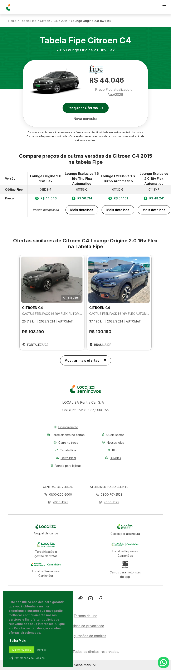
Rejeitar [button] (42, 649)
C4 (56, 21)
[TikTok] (80, 599)
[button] (58, 502)
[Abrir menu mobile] (164, 7)
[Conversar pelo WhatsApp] (163, 662)
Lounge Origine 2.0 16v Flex (91, 21)
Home (12, 21)
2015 (64, 21)
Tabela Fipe (28, 21)
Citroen (45, 21)
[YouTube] (90, 599)
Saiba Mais (17, 640)
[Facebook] (100, 599)
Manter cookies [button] (21, 649)
